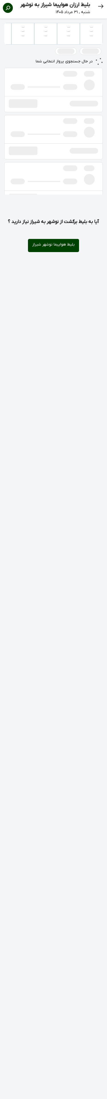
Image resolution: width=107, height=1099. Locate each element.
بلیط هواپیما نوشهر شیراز (53, 244)
